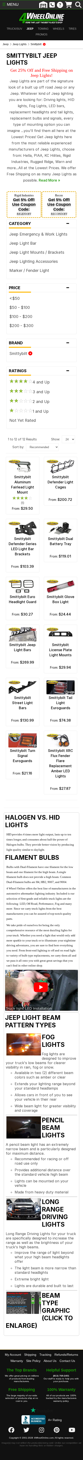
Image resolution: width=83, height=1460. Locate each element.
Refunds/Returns (66, 1354)
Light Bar (27, 243)
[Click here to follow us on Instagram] (41, 1429)
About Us (50, 1361)
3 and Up (41, 391)
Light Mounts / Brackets (41, 252)
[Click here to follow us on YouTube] (72, 1429)
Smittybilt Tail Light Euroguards (60, 702)
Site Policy (33, 1361)
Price (39, 287)
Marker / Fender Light (29, 270)
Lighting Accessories (38, 261)
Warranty (16, 1361)
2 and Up (41, 401)
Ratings (39, 370)
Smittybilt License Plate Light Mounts (60, 650)
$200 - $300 (21, 325)
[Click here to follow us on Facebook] (11, 1429)
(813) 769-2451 (61, 1376)
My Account (13, 1354)
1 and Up (41, 411)
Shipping (30, 1354)
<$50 (14, 298)
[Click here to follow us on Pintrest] (56, 1429)
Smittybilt (18, 353)
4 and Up (41, 382)
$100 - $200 (20, 316)
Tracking (45, 1354)
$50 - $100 (19, 307)
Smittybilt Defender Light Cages (60, 482)
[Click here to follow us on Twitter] (26, 1429)
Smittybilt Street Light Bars (22, 702)
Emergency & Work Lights (43, 234)
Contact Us (67, 1361)
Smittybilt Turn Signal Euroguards (22, 755)
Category (39, 223)
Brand (39, 343)
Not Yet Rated (22, 420)
